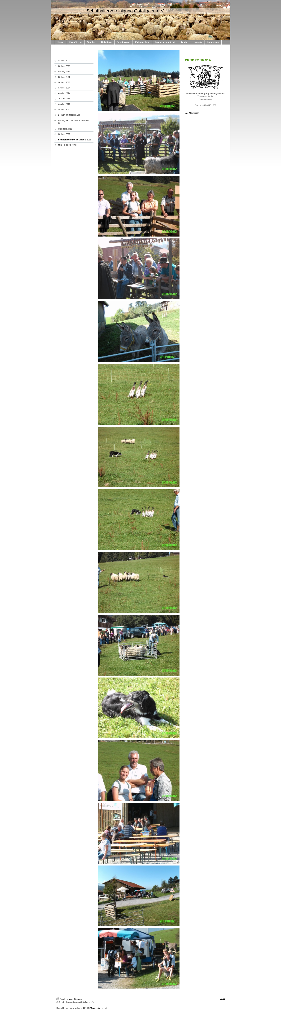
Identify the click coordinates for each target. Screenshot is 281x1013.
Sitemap (78, 999)
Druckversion (66, 999)
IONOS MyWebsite (91, 1008)
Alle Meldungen (192, 113)
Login (222, 998)
